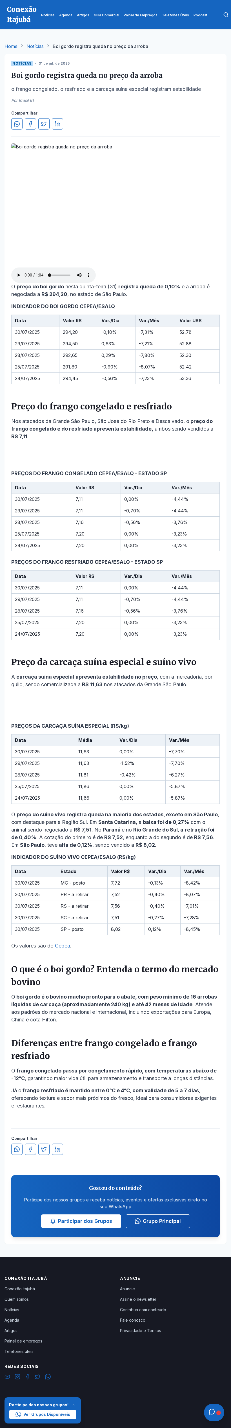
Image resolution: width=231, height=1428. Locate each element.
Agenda (12, 1320)
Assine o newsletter (138, 1299)
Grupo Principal (162, 1221)
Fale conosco (132, 1320)
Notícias (35, 46)
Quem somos (17, 1299)
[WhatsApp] (48, 1377)
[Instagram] (17, 1377)
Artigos (11, 1330)
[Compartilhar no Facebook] (30, 124)
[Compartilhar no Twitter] (44, 124)
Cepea (62, 946)
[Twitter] (38, 1377)
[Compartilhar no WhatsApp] (17, 124)
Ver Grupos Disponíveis (46, 1414)
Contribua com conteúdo (143, 1309)
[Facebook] (27, 1377)
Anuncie (127, 1288)
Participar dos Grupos (85, 1221)
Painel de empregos (23, 1341)
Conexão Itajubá (20, 1288)
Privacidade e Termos (140, 1330)
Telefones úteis (19, 1351)
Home (11, 46)
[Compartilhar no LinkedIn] (57, 124)
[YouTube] (7, 1377)
